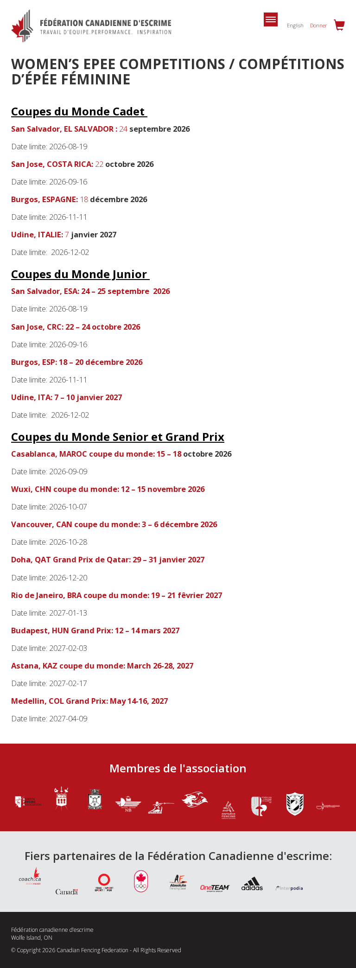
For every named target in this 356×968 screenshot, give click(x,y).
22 (100, 164)
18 (85, 199)
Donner (318, 25)
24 (124, 128)
